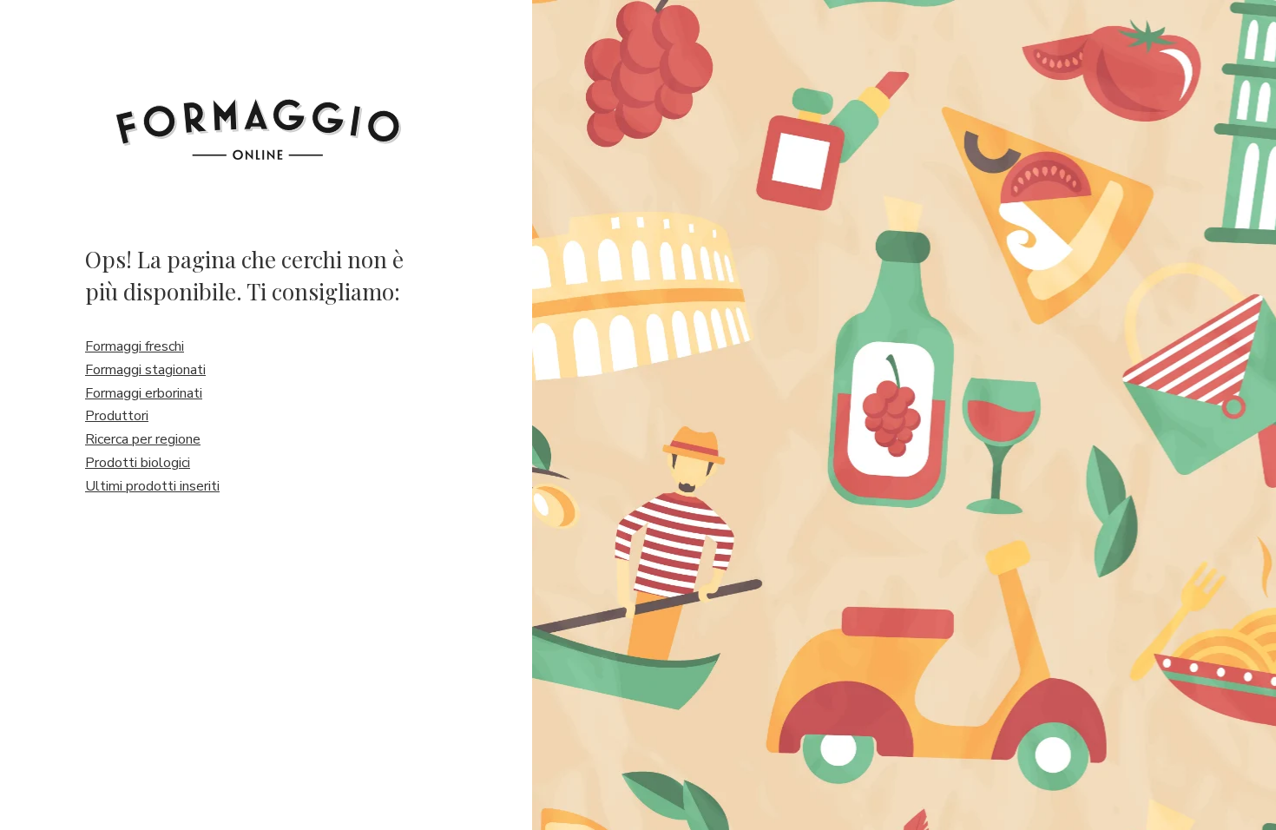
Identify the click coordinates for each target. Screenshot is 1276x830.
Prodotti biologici (137, 462)
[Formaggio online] (258, 114)
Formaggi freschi (134, 346)
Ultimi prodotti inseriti (152, 486)
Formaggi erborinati (143, 393)
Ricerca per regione (143, 439)
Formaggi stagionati (145, 369)
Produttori (116, 415)
